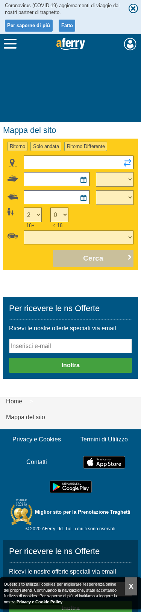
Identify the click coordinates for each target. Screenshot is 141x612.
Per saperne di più (28, 25)
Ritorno (17, 146)
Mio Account (130, 44)
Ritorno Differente (86, 146)
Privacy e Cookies (36, 439)
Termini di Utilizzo (104, 439)
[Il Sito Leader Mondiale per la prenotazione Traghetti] (70, 44)
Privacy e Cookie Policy (39, 602)
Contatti (36, 462)
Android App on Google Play (71, 487)
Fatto (67, 25)
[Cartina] (12, 162)
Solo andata (46, 146)
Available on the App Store (104, 462)
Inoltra (71, 365)
